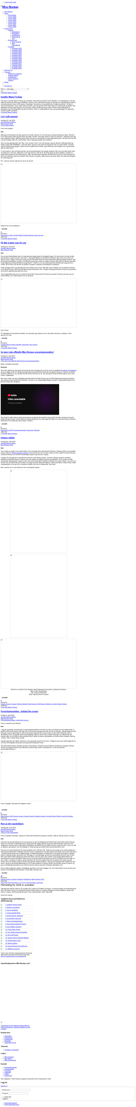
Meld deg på (8, 70)
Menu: (3, 89)
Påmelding (15, 33)
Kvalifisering (16, 35)
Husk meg (7, 1097)
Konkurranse (8, 28)
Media (6, 82)
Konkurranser (12, 40)
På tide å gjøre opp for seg (13, 242)
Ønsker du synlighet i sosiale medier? (15, 74)
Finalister (11, 47)
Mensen (31, 235)
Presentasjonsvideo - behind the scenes (19, 711)
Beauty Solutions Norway (20, 453)
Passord (5, 1093)
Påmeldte (7, 1041)
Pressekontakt (9, 1069)
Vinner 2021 (12, 25)
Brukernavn (6, 1090)
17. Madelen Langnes (12, 949)
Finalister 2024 (17, 52)
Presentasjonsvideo (19, 430)
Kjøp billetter (8, 12)
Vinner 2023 (12, 22)
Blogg (6, 13)
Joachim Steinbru (67, 816)
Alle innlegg (12, 15)
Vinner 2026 (12, 17)
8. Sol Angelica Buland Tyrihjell (15, 924)
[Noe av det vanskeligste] (9, 832)
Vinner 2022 (12, 23)
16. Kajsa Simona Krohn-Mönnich (16, 946)
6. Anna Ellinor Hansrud (13, 918)
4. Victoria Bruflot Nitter (12, 913)
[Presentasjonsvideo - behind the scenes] (14, 720)
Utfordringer (27, 879)
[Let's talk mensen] (7, 125)
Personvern (8, 1076)
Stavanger (25, 344)
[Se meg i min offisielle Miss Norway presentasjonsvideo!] (20, 361)
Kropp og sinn (38, 235)
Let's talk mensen (9, 116)
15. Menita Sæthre (11, 943)
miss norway (33, 344)
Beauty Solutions (46, 704)
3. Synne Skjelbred (11, 910)
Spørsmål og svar (10, 1042)
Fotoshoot (20, 879)
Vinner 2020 (12, 27)
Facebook (64, 370)
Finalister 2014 (17, 68)
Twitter (6, 1074)
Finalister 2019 (17, 60)
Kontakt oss (8, 86)
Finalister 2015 (17, 67)
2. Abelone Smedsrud (12, 907)
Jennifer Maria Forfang (11, 97)
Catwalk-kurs (12, 77)
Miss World (8, 1058)
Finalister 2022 (17, 55)
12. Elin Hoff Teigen (11, 935)
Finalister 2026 (17, 48)
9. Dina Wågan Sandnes (13, 927)
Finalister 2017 (17, 63)
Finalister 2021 (17, 57)
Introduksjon (16, 32)
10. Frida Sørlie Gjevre (12, 929)
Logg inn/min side (10, 2)
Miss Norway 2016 (7, 124)
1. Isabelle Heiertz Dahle (13, 904)
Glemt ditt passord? (10, 1103)
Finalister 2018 (17, 62)
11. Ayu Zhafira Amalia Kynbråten (16, 932)
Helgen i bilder (8, 437)
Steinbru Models (22, 704)
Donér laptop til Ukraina (13, 79)
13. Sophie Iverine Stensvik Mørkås (17, 938)
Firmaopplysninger (10, 1067)
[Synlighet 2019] (15, 1025)
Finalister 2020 (17, 58)
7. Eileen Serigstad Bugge (14, 921)
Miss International (16, 44)
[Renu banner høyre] (17, 1029)
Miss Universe (16, 42)
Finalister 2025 (17, 50)
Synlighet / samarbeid (11, 1050)
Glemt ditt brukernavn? (11, 1104)
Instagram (73, 370)
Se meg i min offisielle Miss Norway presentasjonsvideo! (27, 352)
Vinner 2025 (12, 18)
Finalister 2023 (17, 53)
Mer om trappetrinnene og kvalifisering (13, 956)
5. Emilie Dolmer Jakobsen (14, 916)
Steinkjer (19, 344)
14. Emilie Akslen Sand (13, 940)
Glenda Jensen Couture (8, 704)
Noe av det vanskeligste (12, 823)
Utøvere (10, 30)
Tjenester (7, 72)
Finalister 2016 (17, 65)
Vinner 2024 (12, 20)
